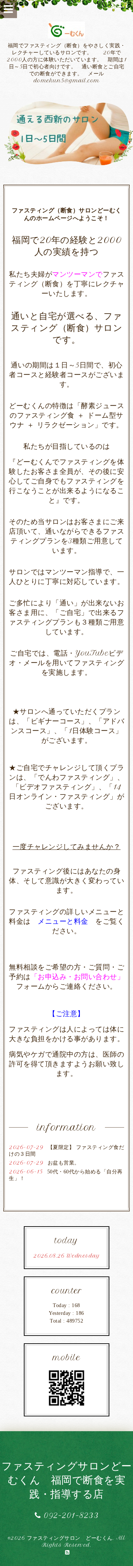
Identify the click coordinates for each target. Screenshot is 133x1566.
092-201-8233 (69, 1515)
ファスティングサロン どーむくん (70, 1538)
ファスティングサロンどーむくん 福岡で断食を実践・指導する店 (66, 1479)
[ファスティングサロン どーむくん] (66, 132)
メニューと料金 (63, 921)
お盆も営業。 (64, 1163)
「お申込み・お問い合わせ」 (78, 976)
